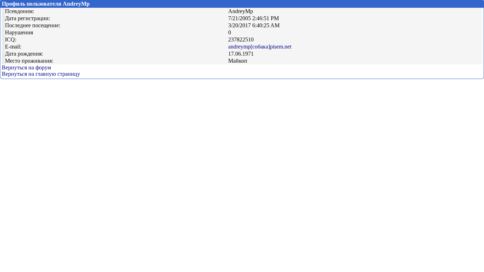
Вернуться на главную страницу (41, 74)
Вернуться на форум (26, 67)
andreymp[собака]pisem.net (259, 47)
